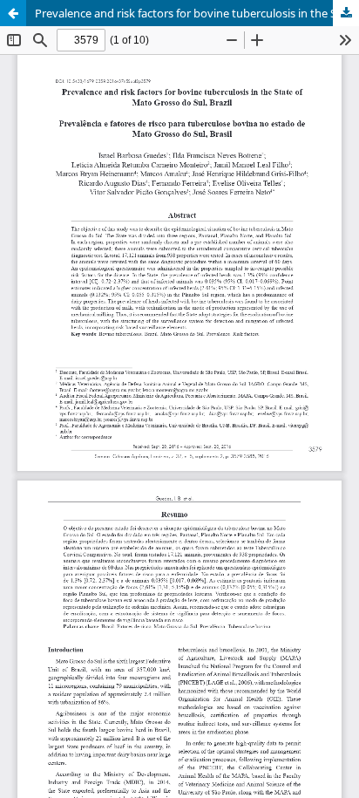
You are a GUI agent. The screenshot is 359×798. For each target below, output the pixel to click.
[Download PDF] (346, 13)
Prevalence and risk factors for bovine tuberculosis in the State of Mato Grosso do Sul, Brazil (197, 13)
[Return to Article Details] (13, 13)
